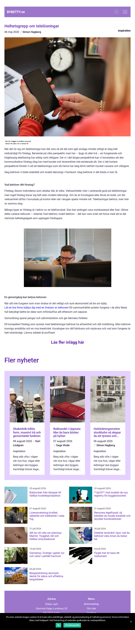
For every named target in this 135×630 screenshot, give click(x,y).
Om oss (91, 608)
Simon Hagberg (32, 32)
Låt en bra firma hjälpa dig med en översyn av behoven (36, 307)
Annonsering (91, 604)
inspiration (124, 30)
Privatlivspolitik (72, 625)
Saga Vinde (63, 445)
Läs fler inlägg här (67, 342)
